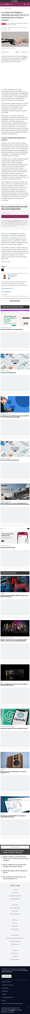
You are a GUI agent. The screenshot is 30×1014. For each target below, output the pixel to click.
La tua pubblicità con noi (7, 997)
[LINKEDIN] (9, 278)
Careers (3, 1000)
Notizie (3, 24)
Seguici (18, 52)
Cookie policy (5, 991)
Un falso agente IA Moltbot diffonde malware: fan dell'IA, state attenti (13, 851)
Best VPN (15, 889)
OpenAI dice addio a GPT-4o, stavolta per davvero (15, 871)
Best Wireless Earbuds (15, 941)
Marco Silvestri (11, 23)
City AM (7, 261)
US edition (12, 1010)
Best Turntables (15, 935)
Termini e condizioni (6, 982)
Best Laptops (15, 904)
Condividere (6, 52)
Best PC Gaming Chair (15, 914)
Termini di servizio (17, 220)
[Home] (15, 1)
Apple (22, 184)
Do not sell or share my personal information (12, 1003)
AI (2, 270)
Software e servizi (8, 8)
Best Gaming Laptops (15, 907)
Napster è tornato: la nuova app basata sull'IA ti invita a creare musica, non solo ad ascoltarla (16, 858)
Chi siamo (4, 994)
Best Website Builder (15, 898)
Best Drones (15, 956)
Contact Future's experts (7, 985)
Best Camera (15, 950)
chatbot (3, 239)
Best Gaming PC (15, 910)
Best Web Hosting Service (15, 895)
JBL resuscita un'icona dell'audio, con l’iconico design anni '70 (14, 877)
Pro (2, 8)
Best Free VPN (15, 892)
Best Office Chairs (15, 944)
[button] (2, 4)
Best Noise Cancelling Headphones (15, 938)
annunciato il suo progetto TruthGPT (12, 237)
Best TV (15, 923)
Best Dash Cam (15, 953)
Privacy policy (5, 988)
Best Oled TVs (15, 926)
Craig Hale (25, 23)
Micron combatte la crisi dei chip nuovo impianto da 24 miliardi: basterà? (15, 865)
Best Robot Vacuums (15, 959)
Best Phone (15, 919)
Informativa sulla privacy (12, 221)
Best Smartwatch (15, 929)
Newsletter (26, 52)
